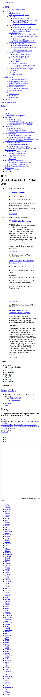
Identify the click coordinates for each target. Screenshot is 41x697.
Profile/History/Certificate (17, 9)
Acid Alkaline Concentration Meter (24, 65)
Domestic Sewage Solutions (17, 79)
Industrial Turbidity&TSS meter (23, 45)
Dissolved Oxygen (14, 33)
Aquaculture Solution (15, 90)
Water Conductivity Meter (13, 426)
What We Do (9, 78)
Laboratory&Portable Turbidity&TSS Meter (22, 148)
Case (6, 76)
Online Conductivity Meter (30, 426)
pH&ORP (12, 16)
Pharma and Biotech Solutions (18, 88)
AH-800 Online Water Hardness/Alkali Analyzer (19, 311)
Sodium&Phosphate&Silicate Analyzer (21, 69)
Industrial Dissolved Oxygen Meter (24, 34)
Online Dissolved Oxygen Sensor (23, 40)
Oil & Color (12, 72)
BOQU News (13, 95)
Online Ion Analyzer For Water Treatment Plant (21, 262)
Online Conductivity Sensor (21, 31)
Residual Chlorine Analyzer (21, 54)
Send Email (4, 432)
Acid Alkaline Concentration (18, 63)
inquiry (11, 214)
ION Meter (16, 60)
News (6, 92)
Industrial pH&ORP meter (21, 18)
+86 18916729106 (15, 398)
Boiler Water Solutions (16, 86)
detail (15, 214)
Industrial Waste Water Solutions (19, 81)
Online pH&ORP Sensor (20, 22)
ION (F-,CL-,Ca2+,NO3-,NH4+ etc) (20, 58)
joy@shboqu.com (10, 102)
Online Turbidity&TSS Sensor (22, 51)
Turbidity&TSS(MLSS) (16, 43)
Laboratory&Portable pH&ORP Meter (25, 20)
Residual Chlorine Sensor (21, 56)
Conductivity (13, 25)
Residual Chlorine (14, 52)
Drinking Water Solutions (17, 85)
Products (7, 11)
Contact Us (8, 99)
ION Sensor (16, 61)
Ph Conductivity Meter (8, 428)
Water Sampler (13, 70)
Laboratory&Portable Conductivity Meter (26, 29)
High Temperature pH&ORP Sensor (24, 24)
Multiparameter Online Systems (19, 15)
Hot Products (35, 421)
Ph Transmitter (18, 425)
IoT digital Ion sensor (17, 192)
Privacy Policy (8, 390)
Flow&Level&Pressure (16, 74)
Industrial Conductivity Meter (22, 27)
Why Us (7, 7)
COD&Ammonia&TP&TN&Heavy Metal (22, 42)
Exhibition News (14, 94)
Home (7, 6)
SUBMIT (4, 419)
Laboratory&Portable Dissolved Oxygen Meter (23, 139)
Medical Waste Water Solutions (18, 83)
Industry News (13, 97)
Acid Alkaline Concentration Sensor (24, 67)
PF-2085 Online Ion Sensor (20, 221)
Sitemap (4, 423)
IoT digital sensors (14, 13)
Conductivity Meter (7, 425)
